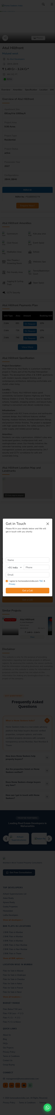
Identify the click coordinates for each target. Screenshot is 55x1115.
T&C (41, 581)
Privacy (12, 584)
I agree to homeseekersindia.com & (27, 582)
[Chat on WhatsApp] (47, 1107)
